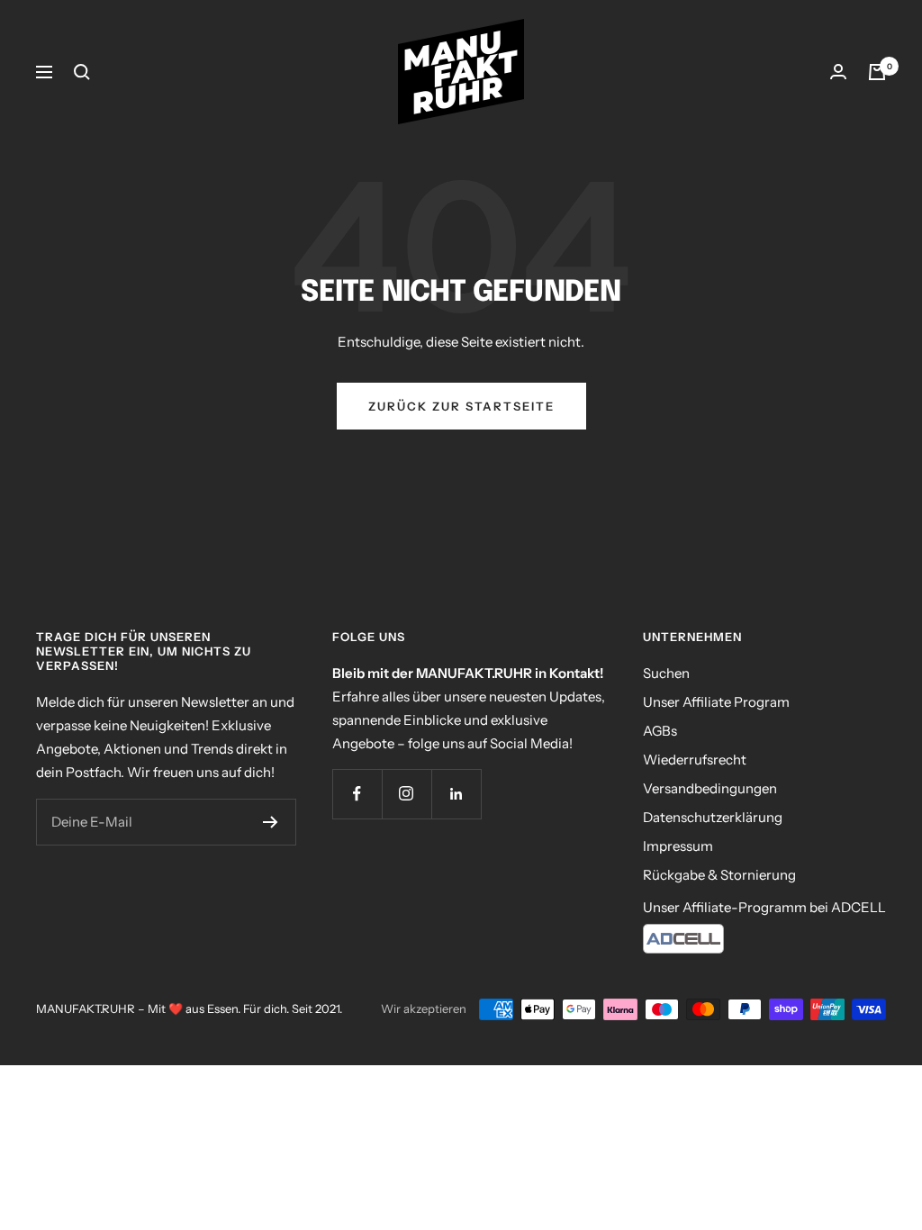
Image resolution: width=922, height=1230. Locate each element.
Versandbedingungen (710, 788)
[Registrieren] (270, 822)
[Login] (838, 71)
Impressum (678, 846)
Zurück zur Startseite (461, 406)
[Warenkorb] (877, 72)
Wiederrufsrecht (694, 759)
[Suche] (82, 72)
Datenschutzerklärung (712, 817)
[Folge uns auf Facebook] (357, 793)
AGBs (660, 730)
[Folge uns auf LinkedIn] (456, 793)
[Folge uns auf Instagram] (406, 793)
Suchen (666, 673)
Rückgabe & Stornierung (719, 874)
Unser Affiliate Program (716, 701)
